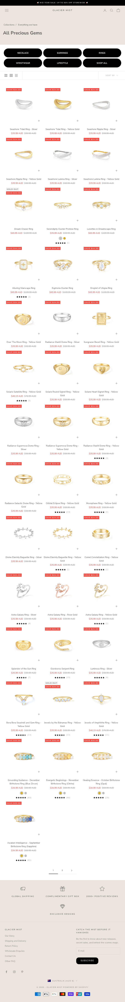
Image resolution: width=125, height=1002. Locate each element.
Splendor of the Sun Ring (23, 668)
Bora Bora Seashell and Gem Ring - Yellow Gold (23, 724)
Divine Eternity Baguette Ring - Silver (24, 557)
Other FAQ (10, 961)
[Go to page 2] (71, 870)
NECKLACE (23, 53)
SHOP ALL (102, 63)
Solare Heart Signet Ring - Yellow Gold (101, 393)
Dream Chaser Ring (23, 229)
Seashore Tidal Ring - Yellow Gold (62, 129)
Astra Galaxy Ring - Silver (23, 614)
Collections (9, 24)
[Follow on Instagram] (14, 971)
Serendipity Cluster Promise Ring (62, 229)
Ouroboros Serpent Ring (62, 668)
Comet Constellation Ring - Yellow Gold (101, 559)
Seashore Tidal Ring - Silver (23, 129)
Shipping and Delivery (15, 940)
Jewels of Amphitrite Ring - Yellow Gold (101, 724)
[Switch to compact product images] (16, 75)
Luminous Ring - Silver (101, 668)
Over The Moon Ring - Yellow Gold (24, 342)
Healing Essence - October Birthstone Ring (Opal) (101, 782)
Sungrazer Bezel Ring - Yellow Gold (101, 342)
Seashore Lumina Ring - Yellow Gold (101, 179)
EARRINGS (62, 53)
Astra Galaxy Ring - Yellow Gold (101, 614)
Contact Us (10, 956)
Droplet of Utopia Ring (101, 288)
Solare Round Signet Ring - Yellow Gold (62, 393)
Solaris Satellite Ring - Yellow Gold (23, 391)
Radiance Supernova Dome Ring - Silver (23, 447)
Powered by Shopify (75, 987)
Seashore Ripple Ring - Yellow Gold (23, 179)
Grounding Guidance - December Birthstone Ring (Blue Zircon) (24, 782)
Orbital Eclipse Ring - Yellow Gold (62, 503)
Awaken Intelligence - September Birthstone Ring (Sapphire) (23, 844)
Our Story (9, 935)
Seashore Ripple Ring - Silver (101, 129)
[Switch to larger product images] (6, 75)
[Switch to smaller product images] (11, 75)
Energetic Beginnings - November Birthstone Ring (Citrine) (62, 782)
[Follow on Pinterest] (22, 971)
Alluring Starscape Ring (23, 288)
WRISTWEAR (23, 63)
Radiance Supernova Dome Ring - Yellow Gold (62, 447)
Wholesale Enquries (15, 951)
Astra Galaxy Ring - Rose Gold (62, 614)
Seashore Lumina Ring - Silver (62, 179)
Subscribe (87, 960)
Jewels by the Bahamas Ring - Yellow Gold (62, 724)
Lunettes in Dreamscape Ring (101, 229)
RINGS (102, 53)
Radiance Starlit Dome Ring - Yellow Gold (101, 447)
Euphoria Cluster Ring (62, 288)
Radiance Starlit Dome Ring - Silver (62, 342)
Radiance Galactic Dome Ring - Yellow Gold (23, 505)
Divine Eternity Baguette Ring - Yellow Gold (62, 559)
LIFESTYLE (62, 63)
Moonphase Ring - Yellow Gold (101, 503)
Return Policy (11, 946)
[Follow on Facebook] (6, 971)
